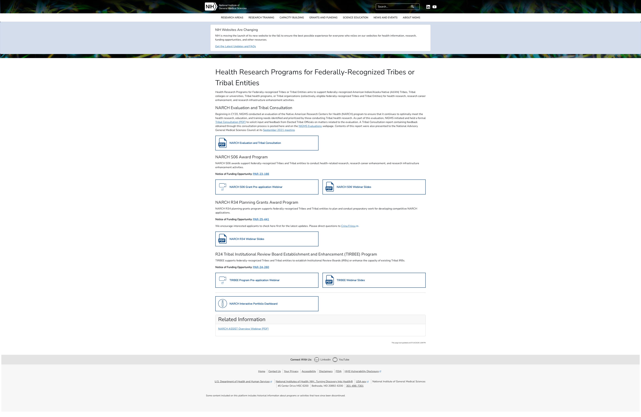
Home (261, 371)
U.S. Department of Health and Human (242, 381)
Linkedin (325, 359)
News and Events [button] (385, 17)
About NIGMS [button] (411, 17)
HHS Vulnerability (362, 371)
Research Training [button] (261, 17)
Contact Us (274, 371)
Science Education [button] (355, 17)
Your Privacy (291, 371)
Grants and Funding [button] (323, 17)
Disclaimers (326, 371)
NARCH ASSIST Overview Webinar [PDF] (243, 329)
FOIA (339, 371)
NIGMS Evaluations (310, 126)
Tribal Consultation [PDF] (230, 122)
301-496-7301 (355, 385)
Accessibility (309, 371)
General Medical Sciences (233, 8)
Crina (348, 226)
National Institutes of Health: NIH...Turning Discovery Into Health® (314, 381)
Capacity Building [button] (292, 17)
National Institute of (229, 5)
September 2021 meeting (279, 130)
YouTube (344, 359)
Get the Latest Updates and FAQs (235, 46)
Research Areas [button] (232, 17)
